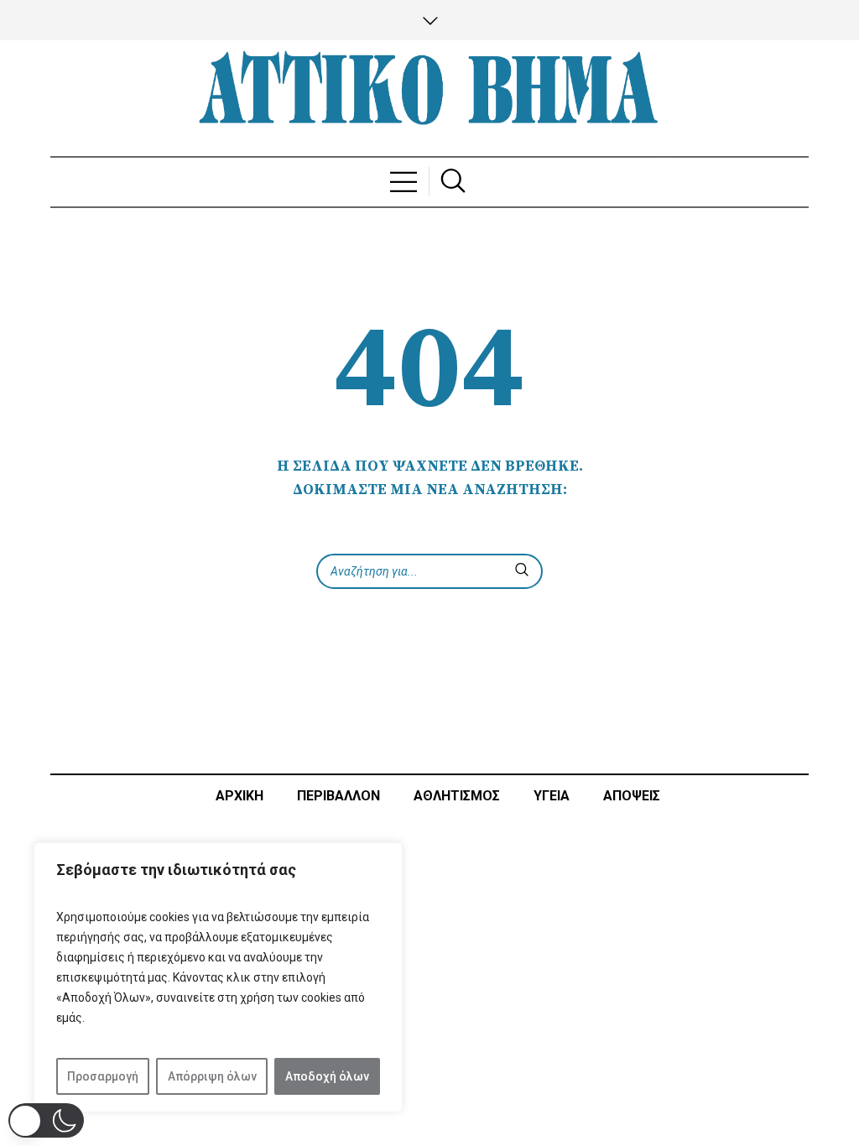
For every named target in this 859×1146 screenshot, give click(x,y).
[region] (218, 977)
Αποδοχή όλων (327, 1076)
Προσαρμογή (102, 1076)
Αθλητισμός (457, 796)
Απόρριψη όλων (212, 1076)
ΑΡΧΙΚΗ (239, 796)
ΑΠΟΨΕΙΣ (631, 796)
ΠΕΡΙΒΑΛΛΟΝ (338, 796)
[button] (46, 1120)
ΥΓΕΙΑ (552, 796)
